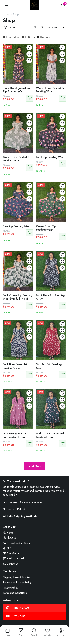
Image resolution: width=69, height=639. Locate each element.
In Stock (30, 37)
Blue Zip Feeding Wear (16, 226)
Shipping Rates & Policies (16, 577)
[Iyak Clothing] (34, 5)
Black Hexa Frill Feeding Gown (50, 297)
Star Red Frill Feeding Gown (49, 366)
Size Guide (13, 553)
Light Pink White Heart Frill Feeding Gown (16, 435)
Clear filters (13, 37)
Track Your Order (16, 558)
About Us (11, 538)
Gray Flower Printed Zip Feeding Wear (17, 158)
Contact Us (12, 564)
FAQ (9, 548)
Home (6, 14)
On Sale (45, 37)
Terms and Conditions (15, 593)
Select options (29, 98)
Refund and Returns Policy (17, 582)
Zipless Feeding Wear (18, 543)
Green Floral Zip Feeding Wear (46, 228)
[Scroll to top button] (63, 622)
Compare (29, 60)
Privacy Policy (10, 588)
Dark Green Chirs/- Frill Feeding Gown (50, 435)
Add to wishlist (29, 47)
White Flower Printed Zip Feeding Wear (51, 89)
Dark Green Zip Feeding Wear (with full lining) (17, 297)
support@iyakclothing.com (26, 502)
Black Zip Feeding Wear (50, 157)
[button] (62, 5)
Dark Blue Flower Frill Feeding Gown (15, 366)
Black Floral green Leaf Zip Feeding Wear (16, 89)
